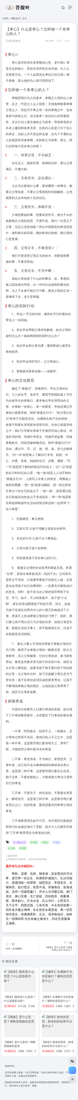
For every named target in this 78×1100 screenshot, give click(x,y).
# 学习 (67, 1050)
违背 (48, 247)
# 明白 (29, 1050)
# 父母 (11, 848)
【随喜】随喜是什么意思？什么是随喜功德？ (20, 998)
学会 (19, 314)
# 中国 (33, 842)
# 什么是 (22, 1005)
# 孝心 (45, 842)
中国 (60, 62)
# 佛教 (59, 1005)
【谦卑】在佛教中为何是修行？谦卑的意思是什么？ (58, 998)
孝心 (11, 54)
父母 (60, 74)
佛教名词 (15, 18)
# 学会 (56, 842)
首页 (6, 18)
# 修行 (67, 1005)
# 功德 (31, 1005)
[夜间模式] (72, 1079)
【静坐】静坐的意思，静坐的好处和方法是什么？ (58, 1044)
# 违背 (23, 848)
